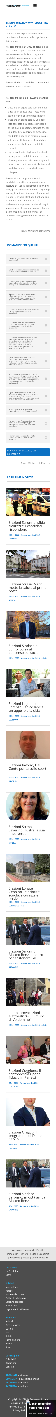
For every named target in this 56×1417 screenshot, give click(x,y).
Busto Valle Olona (15, 1294)
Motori (9, 1332)
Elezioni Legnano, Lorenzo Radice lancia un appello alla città (26, 707)
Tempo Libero (13, 1339)
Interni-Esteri (12, 1287)
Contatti (10, 1366)
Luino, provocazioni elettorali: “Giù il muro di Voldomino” (26, 1016)
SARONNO (13, 538)
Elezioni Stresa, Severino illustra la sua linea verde (27, 830)
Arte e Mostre (13, 1324)
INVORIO (12, 781)
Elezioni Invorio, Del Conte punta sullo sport (27, 767)
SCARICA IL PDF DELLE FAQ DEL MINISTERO (21, 452)
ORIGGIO (13, 1148)
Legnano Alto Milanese (17, 1309)
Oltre (8, 1274)
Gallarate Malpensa (16, 1298)
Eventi (39, 1250)
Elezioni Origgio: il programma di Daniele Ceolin (26, 1135)
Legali (33, 1253)
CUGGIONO (14, 1086)
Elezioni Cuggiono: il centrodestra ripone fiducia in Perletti (25, 1074)
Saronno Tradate (14, 1301)
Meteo (26, 1257)
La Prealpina (12, 1271)
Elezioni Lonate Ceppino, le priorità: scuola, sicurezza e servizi (24, 893)
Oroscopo (15, 1257)
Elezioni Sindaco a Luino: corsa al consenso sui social (24, 649)
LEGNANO (13, 719)
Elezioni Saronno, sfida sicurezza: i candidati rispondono (27, 526)
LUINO (44, 658)
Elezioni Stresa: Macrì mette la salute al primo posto (28, 587)
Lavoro (24, 1253)
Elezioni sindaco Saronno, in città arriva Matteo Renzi (27, 1197)
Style (8, 1347)
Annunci (29, 1250)
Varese (9, 1290)
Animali (10, 1321)
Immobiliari (13, 1253)
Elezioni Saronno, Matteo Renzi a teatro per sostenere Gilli (26, 954)
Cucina (9, 1328)
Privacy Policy (20, 1410)
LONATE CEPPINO (16, 905)
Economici (44, 1253)
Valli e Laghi (12, 1305)
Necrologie (17, 1250)
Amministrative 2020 (30, 535)
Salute (9, 1336)
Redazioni (11, 1362)
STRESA (12, 600)
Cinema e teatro (40, 1257)
